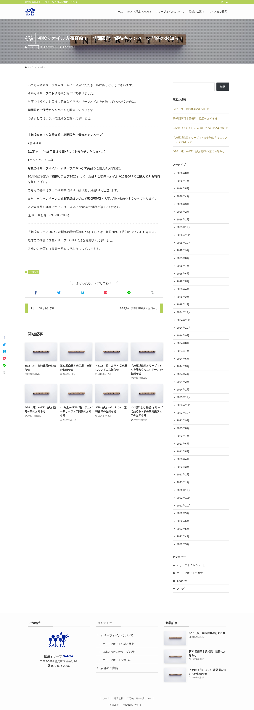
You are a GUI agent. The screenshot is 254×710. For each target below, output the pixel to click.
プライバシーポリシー (139, 698)
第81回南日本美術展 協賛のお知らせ (195, 118)
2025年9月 (183, 250)
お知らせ (33, 47)
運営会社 (118, 698)
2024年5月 (183, 366)
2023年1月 (183, 482)
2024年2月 (183, 381)
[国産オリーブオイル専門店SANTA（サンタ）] (31, 11)
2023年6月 (183, 443)
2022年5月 (183, 528)
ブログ (180, 588)
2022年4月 (183, 536)
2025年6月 (183, 273)
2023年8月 (183, 428)
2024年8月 (183, 343)
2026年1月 (183, 219)
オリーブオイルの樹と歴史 (118, 643)
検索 (222, 86)
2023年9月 (183, 420)
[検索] (226, 2)
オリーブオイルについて (116, 635)
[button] (35, 293)
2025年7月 (183, 265)
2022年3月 (183, 544)
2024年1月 (183, 389)
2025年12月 (184, 227)
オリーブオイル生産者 (190, 572)
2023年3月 (183, 466)
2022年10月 (184, 505)
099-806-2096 (60, 665)
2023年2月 (183, 474)
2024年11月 (183, 320)
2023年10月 (184, 412)
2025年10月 (184, 242)
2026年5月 (183, 188)
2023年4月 (183, 459)
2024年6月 (183, 358)
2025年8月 (183, 258)
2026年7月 (183, 180)
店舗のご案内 (109, 668)
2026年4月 (183, 196)
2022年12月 (184, 490)
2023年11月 (183, 405)
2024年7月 (183, 350)
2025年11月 (183, 234)
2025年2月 (183, 296)
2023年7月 (183, 435)
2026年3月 (183, 204)
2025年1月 (183, 304)
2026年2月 (183, 211)
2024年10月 (184, 327)
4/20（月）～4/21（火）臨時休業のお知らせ (199, 151)
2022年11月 (183, 497)
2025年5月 (183, 281)
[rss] (222, 2)
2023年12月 (184, 397)
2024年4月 (183, 374)
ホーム (106, 698)
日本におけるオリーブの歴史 (119, 651)
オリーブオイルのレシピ (191, 565)
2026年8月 (183, 173)
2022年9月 (183, 513)
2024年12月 (184, 312)
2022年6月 (183, 520)
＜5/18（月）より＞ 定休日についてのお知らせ (200, 128)
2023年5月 (183, 451)
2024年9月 (183, 335)
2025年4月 (183, 289)
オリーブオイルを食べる (117, 659)
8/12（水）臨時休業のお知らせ (191, 108)
